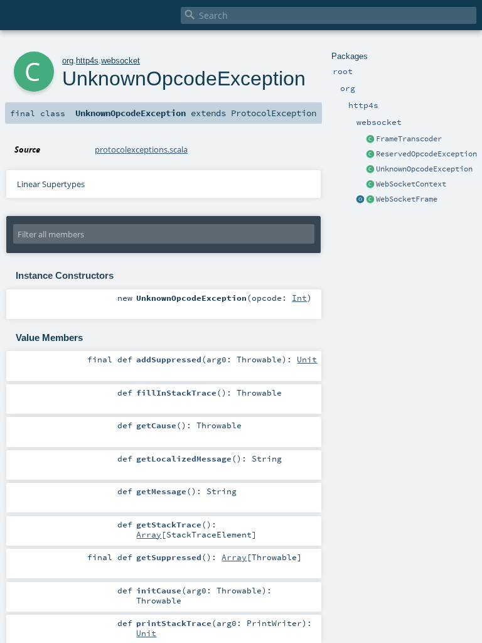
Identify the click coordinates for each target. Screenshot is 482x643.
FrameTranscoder (409, 138)
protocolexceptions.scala (141, 149)
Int (299, 298)
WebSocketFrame (406, 199)
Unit (307, 359)
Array (148, 534)
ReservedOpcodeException (426, 153)
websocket (120, 60)
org (67, 60)
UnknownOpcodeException (424, 169)
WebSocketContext (411, 184)
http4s (87, 60)
